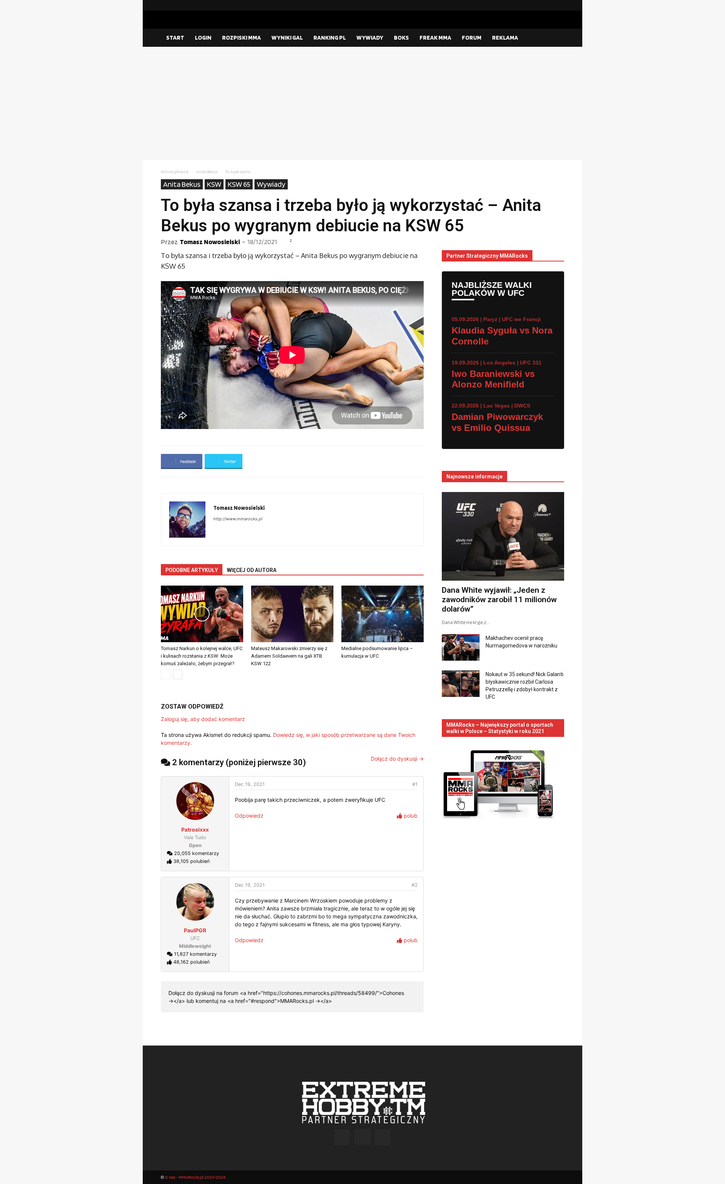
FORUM (471, 37)
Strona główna (174, 171)
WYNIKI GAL (287, 37)
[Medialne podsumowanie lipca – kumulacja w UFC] (382, 614)
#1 (415, 784)
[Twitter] (558, 5)
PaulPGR (195, 930)
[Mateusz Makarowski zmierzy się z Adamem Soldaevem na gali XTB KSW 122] (292, 614)
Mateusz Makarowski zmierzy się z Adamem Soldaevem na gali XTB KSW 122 (289, 656)
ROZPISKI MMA (241, 37)
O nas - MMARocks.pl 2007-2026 (195, 1177)
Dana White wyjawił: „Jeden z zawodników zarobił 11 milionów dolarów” (499, 600)
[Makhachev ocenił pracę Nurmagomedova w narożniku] (461, 647)
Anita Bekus (207, 171)
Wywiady (271, 184)
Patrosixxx (195, 829)
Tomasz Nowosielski (210, 242)
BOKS (401, 37)
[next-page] (177, 674)
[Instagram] (546, 5)
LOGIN (203, 37)
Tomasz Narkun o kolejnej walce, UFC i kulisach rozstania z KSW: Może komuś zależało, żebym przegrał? (201, 656)
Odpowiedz (249, 815)
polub (410, 815)
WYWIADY (369, 37)
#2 (415, 885)
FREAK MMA (435, 37)
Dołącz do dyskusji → (397, 758)
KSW (214, 184)
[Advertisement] (362, 103)
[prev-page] (165, 674)
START (175, 37)
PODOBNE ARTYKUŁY (191, 570)
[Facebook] (534, 5)
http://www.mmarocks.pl (237, 518)
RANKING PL (329, 37)
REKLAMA (505, 37)
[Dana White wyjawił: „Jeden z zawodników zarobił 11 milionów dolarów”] (503, 536)
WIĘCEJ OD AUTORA (251, 570)
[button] (555, 38)
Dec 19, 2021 (250, 784)
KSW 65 (239, 184)
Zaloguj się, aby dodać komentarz (203, 719)
